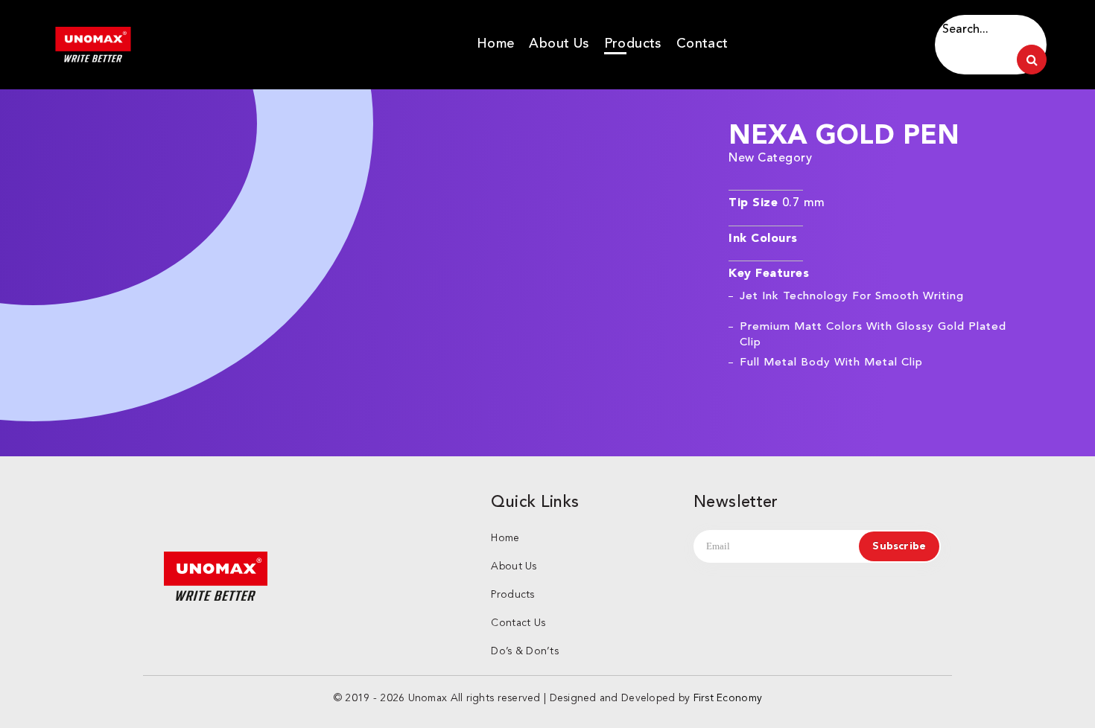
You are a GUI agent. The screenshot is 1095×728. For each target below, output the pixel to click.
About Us (558, 43)
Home (496, 43)
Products (632, 43)
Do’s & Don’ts (525, 651)
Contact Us (518, 623)
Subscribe (899, 546)
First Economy (728, 698)
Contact (702, 43)
